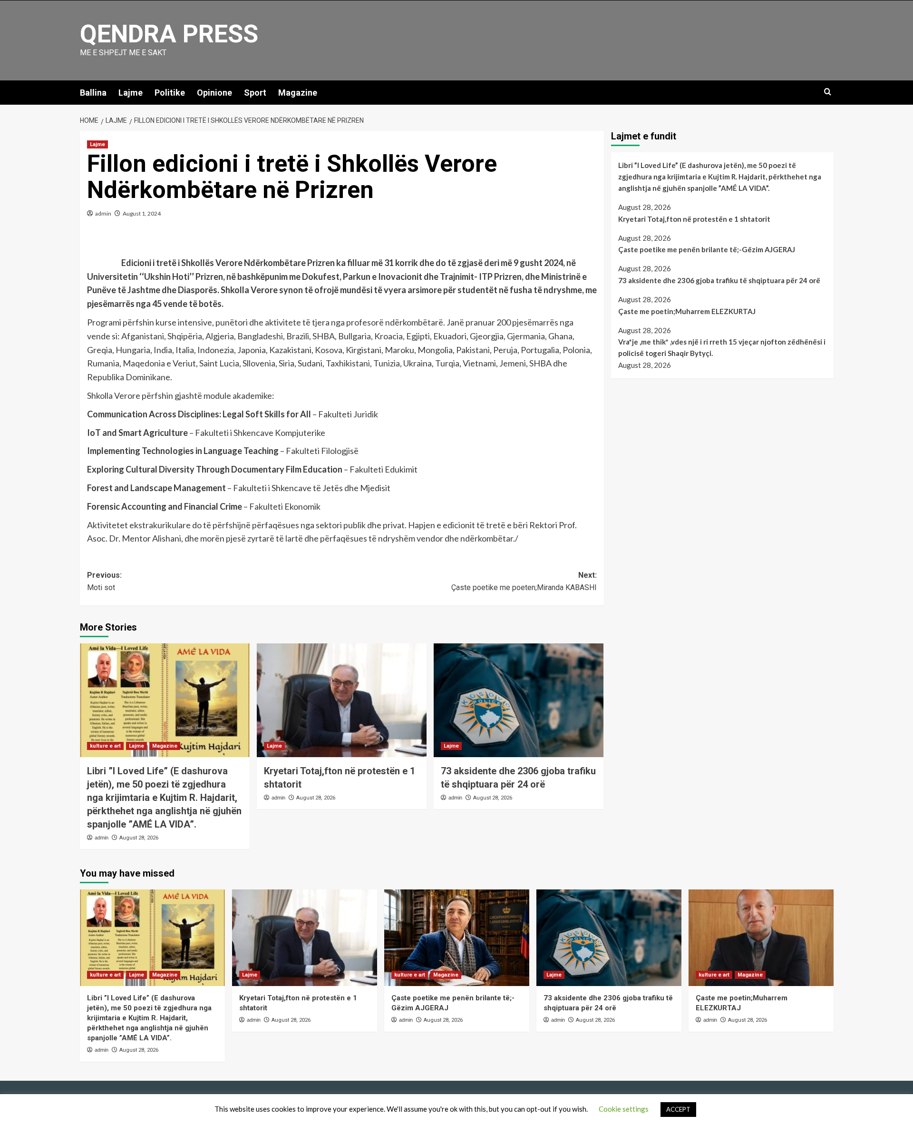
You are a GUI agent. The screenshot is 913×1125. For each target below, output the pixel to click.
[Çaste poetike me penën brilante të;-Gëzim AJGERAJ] (456, 937)
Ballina (93, 93)
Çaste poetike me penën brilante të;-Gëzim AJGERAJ (706, 249)
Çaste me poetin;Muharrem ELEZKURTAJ (687, 311)
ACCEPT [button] (678, 1109)
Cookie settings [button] (624, 1109)
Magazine (297, 93)
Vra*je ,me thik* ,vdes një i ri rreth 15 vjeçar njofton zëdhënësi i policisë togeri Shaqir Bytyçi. (722, 347)
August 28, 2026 (138, 838)
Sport (255, 93)
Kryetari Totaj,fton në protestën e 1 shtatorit (694, 219)
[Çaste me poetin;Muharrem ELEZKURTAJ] (761, 937)
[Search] (828, 92)
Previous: (104, 581)
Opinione (214, 93)
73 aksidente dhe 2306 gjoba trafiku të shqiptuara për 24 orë (719, 280)
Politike (170, 93)
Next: (524, 581)
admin (103, 213)
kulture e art (105, 746)
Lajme (130, 93)
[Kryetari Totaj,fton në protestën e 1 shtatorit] (342, 700)
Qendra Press (169, 34)
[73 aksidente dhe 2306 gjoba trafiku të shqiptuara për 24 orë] (518, 700)
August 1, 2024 (142, 213)
